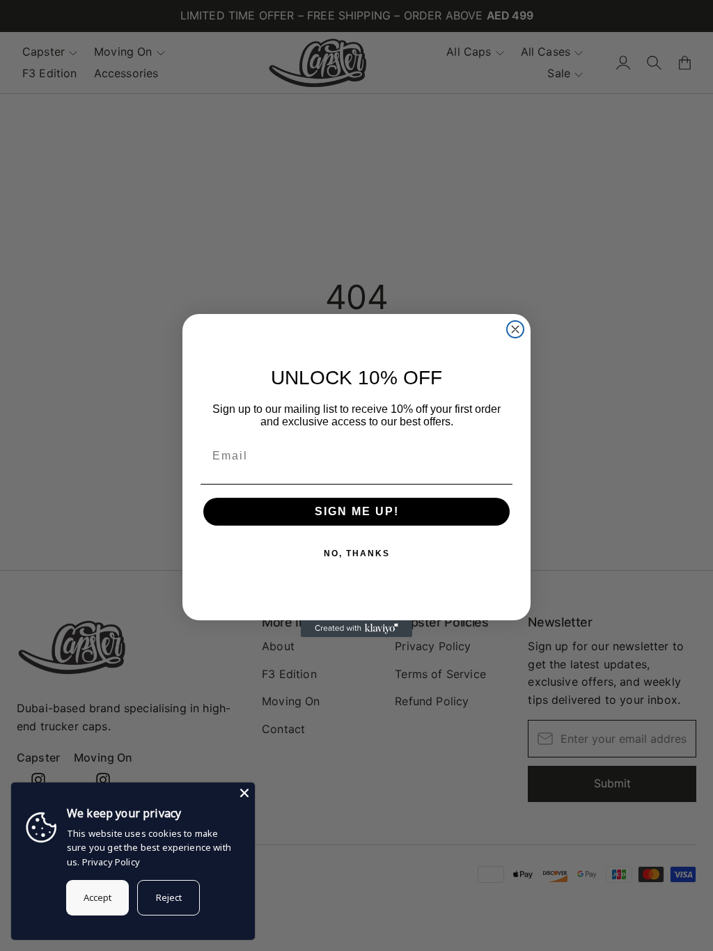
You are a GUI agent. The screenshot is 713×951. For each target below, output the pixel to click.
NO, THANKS (357, 553)
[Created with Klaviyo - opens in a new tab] (356, 628)
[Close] (244, 793)
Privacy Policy (111, 862)
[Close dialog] (515, 329)
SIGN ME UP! (357, 511)
